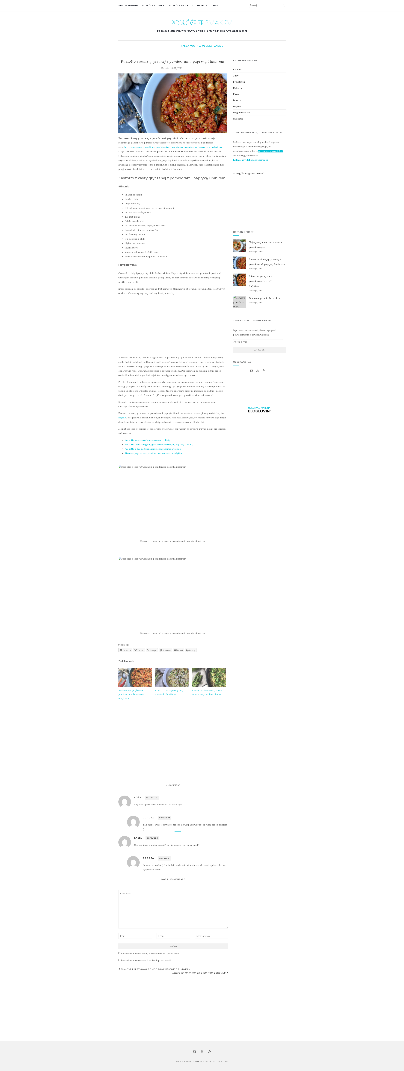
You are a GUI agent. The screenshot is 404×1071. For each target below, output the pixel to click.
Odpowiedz (151, 798)
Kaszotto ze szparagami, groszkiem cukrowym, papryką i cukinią (159, 444)
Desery (237, 100)
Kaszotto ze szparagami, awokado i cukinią (147, 440)
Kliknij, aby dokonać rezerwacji (250, 159)
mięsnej (122, 417)
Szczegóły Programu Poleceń (248, 173)
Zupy (235, 75)
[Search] (283, 5)
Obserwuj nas (261, 394)
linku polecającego (257, 146)
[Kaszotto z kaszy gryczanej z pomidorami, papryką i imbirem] (172, 103)
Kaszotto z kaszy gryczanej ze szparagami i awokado (153, 448)
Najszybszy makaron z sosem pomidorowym (199, 973)
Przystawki (239, 81)
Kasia (138, 838)
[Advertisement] (172, 325)
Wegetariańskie (212, 46)
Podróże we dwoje (181, 5)
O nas (214, 5)
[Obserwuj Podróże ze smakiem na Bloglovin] (259, 409)
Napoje (237, 106)
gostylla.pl (223, 1061)
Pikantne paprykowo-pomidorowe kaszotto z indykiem (154, 453)
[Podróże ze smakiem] (202, 22)
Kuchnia (202, 5)
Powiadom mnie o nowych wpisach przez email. (146, 960)
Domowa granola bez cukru (264, 298)
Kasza (185, 46)
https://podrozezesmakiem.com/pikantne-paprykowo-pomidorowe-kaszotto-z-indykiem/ (173, 147)
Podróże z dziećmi (153, 5)
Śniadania (238, 118)
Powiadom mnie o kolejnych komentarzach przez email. (150, 953)
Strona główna (128, 5)
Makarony (238, 88)
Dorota (148, 818)
